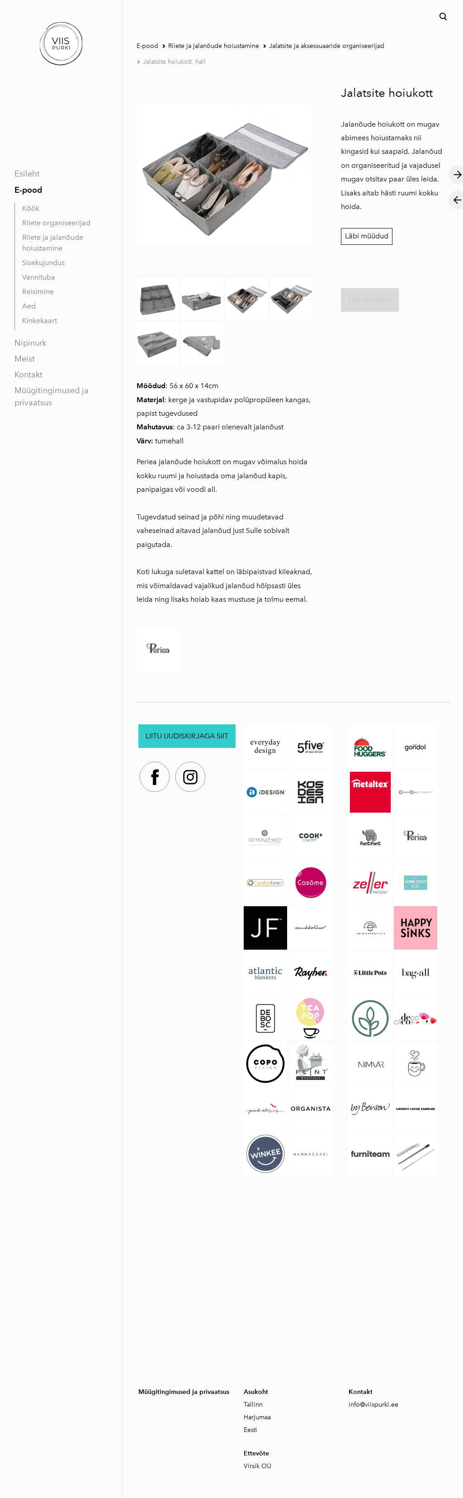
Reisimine (38, 291)
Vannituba (38, 277)
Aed (29, 306)
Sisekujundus (43, 262)
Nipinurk (30, 343)
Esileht (27, 174)
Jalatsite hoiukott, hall (174, 62)
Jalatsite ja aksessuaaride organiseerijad (326, 46)
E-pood (28, 190)
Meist (24, 359)
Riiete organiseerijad (56, 223)
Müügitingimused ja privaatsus (51, 396)
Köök (30, 208)
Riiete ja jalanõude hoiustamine (52, 242)
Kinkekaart (39, 320)
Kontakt (28, 375)
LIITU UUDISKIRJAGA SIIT (187, 736)
